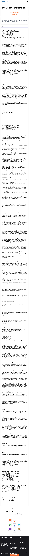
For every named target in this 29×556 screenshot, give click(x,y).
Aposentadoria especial (4, 544)
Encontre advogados (13, 546)
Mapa (20, 546)
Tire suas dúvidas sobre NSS (13, 547)
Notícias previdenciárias (13, 548)
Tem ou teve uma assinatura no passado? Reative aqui (10, 517)
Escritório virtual (12, 543)
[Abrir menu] (27, 1)
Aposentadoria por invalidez (4, 545)
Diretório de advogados (13, 542)
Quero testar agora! (14, 554)
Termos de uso (22, 547)
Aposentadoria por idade (4, 546)
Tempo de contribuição (4, 543)
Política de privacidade (23, 548)
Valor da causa (3, 542)
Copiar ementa (14, 14)
